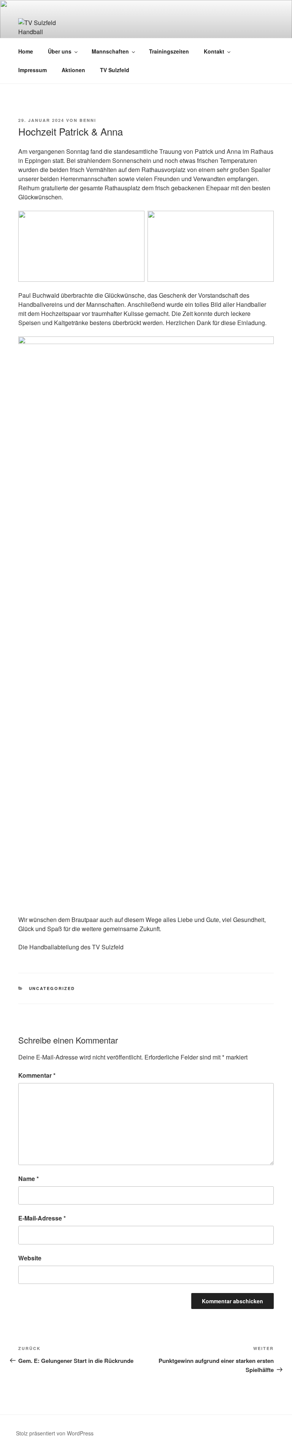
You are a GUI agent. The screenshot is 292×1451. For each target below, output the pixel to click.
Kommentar (37, 1075)
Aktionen (73, 70)
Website (29, 1258)
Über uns (59, 51)
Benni (87, 120)
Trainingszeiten (169, 51)
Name (28, 1178)
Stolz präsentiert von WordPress (55, 1433)
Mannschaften (110, 51)
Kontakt (214, 51)
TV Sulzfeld (114, 70)
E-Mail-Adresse (42, 1218)
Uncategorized (52, 988)
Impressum (32, 70)
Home (25, 51)
